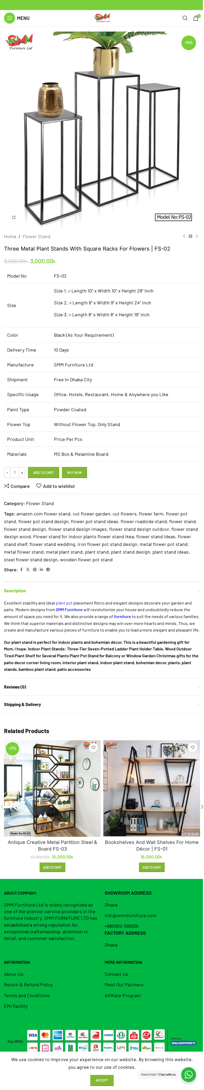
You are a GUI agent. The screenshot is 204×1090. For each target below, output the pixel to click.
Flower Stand (36, 236)
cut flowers (125, 513)
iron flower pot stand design (107, 544)
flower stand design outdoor (139, 529)
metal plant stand (64, 552)
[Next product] (197, 236)
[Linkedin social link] (41, 569)
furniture (122, 616)
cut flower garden (91, 513)
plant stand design (130, 552)
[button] (52, 867)
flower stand (182, 521)
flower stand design (25, 529)
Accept (102, 1080)
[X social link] (27, 569)
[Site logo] (101, 17)
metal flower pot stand (164, 544)
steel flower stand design (31, 559)
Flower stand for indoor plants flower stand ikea (83, 536)
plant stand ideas (170, 552)
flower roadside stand (144, 521)
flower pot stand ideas (94, 521)
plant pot (64, 602)
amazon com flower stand (43, 513)
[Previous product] (184, 236)
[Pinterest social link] (34, 569)
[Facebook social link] (21, 569)
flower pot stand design (43, 521)
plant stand (97, 552)
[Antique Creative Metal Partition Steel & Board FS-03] (52, 788)
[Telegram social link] (48, 569)
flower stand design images (77, 529)
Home (10, 236)
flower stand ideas (155, 536)
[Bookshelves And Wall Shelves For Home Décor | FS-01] (151, 788)
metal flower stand (24, 552)
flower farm (151, 513)
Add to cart (43, 472)
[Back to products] (190, 236)
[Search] (185, 18)
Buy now (74, 472)
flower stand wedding (52, 544)
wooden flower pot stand (86, 559)
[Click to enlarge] (14, 217)
